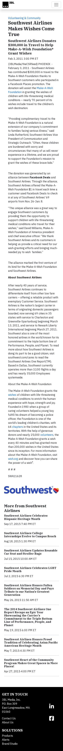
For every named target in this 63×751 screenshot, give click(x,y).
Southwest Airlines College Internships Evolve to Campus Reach (30, 534)
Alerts (5, 739)
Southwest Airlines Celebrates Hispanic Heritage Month (26, 517)
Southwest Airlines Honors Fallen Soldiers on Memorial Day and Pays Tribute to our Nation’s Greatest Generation (29, 590)
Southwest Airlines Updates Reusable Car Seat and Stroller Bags (30, 552)
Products (7, 735)
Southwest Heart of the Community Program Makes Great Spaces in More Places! (31, 663)
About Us (7, 722)
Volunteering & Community (24, 18)
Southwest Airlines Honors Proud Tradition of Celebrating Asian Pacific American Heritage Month (31, 642)
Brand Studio (10, 743)
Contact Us (9, 718)
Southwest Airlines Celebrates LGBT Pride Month (30, 569)
